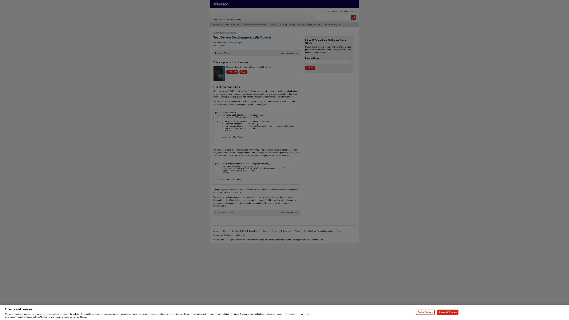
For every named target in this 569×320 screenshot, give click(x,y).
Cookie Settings (425, 312)
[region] (284, 312)
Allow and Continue (448, 312)
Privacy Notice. (80, 317)
